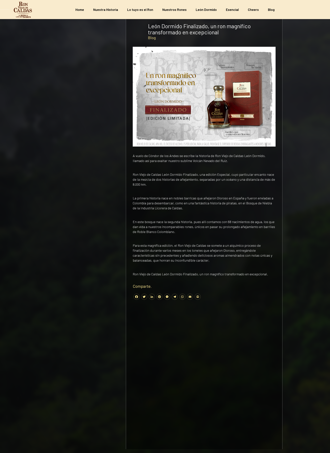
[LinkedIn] (152, 297)
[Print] (197, 297)
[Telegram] (175, 297)
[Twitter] (144, 297)
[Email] (190, 297)
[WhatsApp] (182, 297)
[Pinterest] (159, 297)
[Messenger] (167, 297)
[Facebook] (136, 297)
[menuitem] (80, 9)
